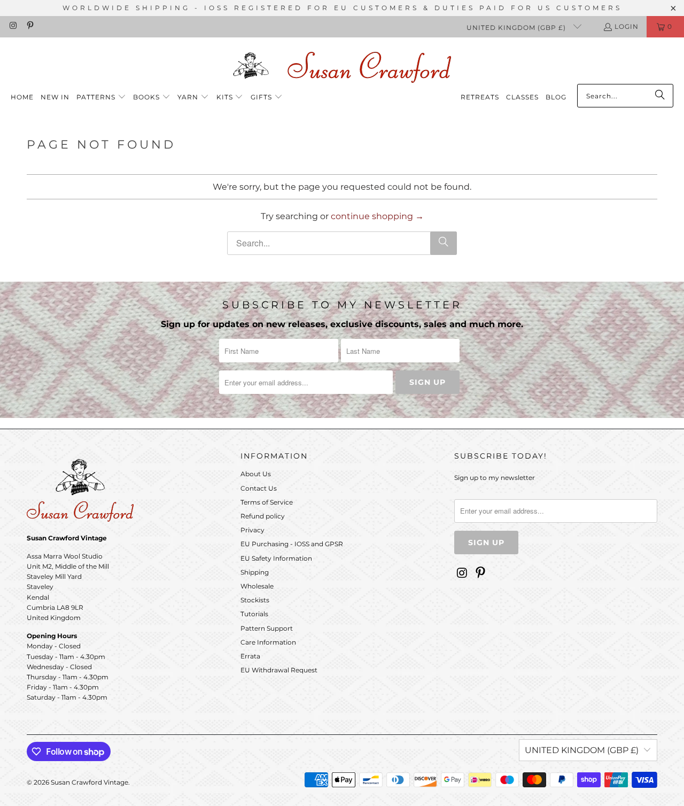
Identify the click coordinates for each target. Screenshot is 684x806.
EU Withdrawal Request (278, 670)
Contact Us (258, 488)
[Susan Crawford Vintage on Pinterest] (29, 26)
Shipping (254, 572)
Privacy (252, 530)
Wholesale (257, 586)
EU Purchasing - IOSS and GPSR (291, 544)
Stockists (254, 600)
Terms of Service (266, 502)
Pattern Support (266, 628)
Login (627, 26)
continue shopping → (377, 216)
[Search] (660, 95)
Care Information (268, 642)
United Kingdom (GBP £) (517, 28)
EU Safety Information (276, 558)
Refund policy (262, 516)
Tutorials (254, 614)
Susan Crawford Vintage (89, 782)
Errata (250, 656)
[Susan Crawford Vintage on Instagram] (12, 26)
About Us (255, 474)
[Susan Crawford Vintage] (342, 65)
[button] (101, 97)
